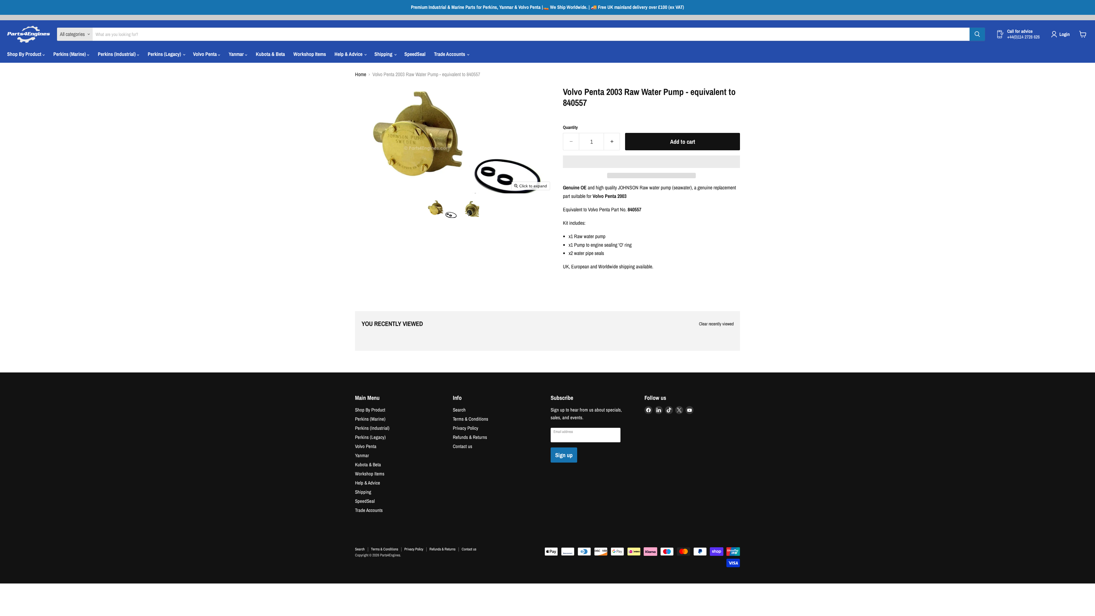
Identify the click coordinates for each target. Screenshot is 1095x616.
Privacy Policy (465, 428)
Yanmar (237, 54)
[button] (441, 208)
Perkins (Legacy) (165, 54)
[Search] (977, 34)
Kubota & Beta (270, 54)
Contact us (462, 446)
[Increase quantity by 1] (612, 141)
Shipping (384, 54)
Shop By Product (24, 54)
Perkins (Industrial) (117, 54)
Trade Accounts (450, 54)
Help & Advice (349, 54)
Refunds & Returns (470, 437)
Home (360, 75)
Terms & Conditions (470, 419)
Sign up (564, 455)
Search (459, 410)
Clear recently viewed (716, 324)
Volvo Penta (205, 54)
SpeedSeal (414, 54)
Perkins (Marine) (70, 54)
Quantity (570, 127)
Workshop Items (309, 54)
